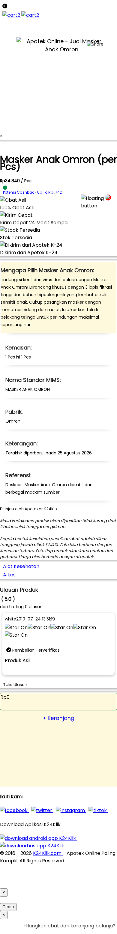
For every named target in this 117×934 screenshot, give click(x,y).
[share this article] (95, 44)
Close (8, 907)
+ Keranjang (58, 718)
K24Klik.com (48, 853)
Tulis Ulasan (15, 685)
